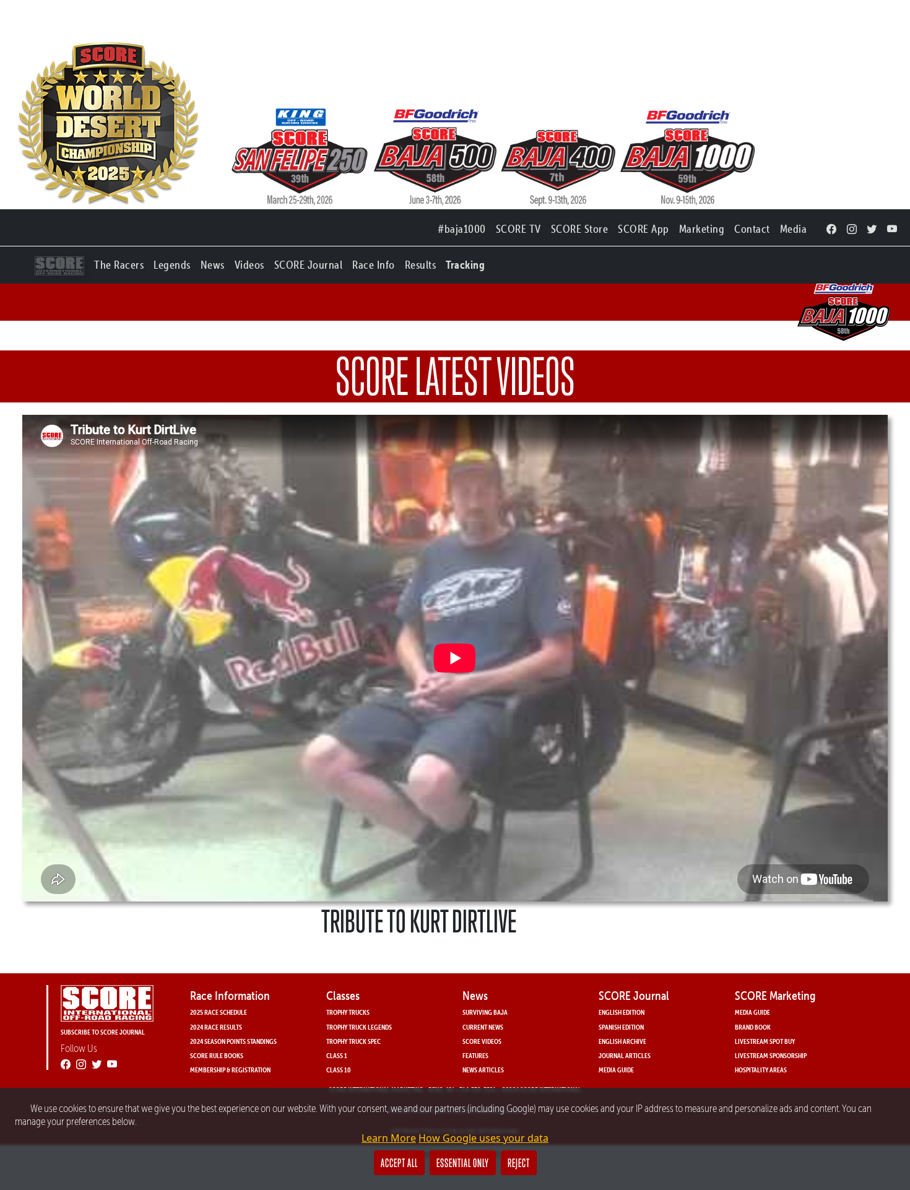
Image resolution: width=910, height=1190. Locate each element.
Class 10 (338, 1069)
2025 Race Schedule (218, 1012)
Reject (519, 1163)
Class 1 (336, 1055)
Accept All (399, 1163)
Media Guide (616, 1069)
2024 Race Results (216, 1026)
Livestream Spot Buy (765, 1041)
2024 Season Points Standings (233, 1041)
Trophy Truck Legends (359, 1026)
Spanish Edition (621, 1026)
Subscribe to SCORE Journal (103, 1031)
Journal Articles (625, 1055)
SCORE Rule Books (216, 1055)
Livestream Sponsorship (771, 1055)
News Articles (483, 1069)
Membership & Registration (230, 1069)
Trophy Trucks (348, 1012)
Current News (482, 1026)
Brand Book (753, 1026)
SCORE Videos (481, 1041)
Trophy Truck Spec (353, 1041)
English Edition (621, 1012)
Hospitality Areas (761, 1069)
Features (475, 1055)
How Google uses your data (483, 1138)
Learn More (389, 1138)
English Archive (622, 1041)
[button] (119, 262)
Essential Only (462, 1163)
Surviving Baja (485, 1012)
